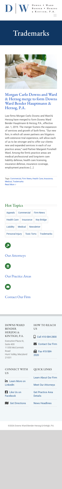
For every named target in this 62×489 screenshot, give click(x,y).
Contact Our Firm (18, 296)
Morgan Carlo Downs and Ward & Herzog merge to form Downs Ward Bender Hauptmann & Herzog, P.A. (31, 101)
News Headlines (43, 403)
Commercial (15, 178)
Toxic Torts (30, 234)
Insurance (48, 178)
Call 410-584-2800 (47, 336)
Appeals (10, 212)
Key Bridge (41, 219)
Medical (8, 181)
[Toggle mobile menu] (55, 15)
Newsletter (34, 226)
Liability (10, 226)
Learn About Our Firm (45, 377)
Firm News (27, 178)
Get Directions (18, 403)
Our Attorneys (15, 255)
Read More (9, 184)
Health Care (37, 178)
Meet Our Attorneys (44, 384)
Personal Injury (14, 234)
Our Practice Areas (18, 276)
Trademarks (18, 181)
